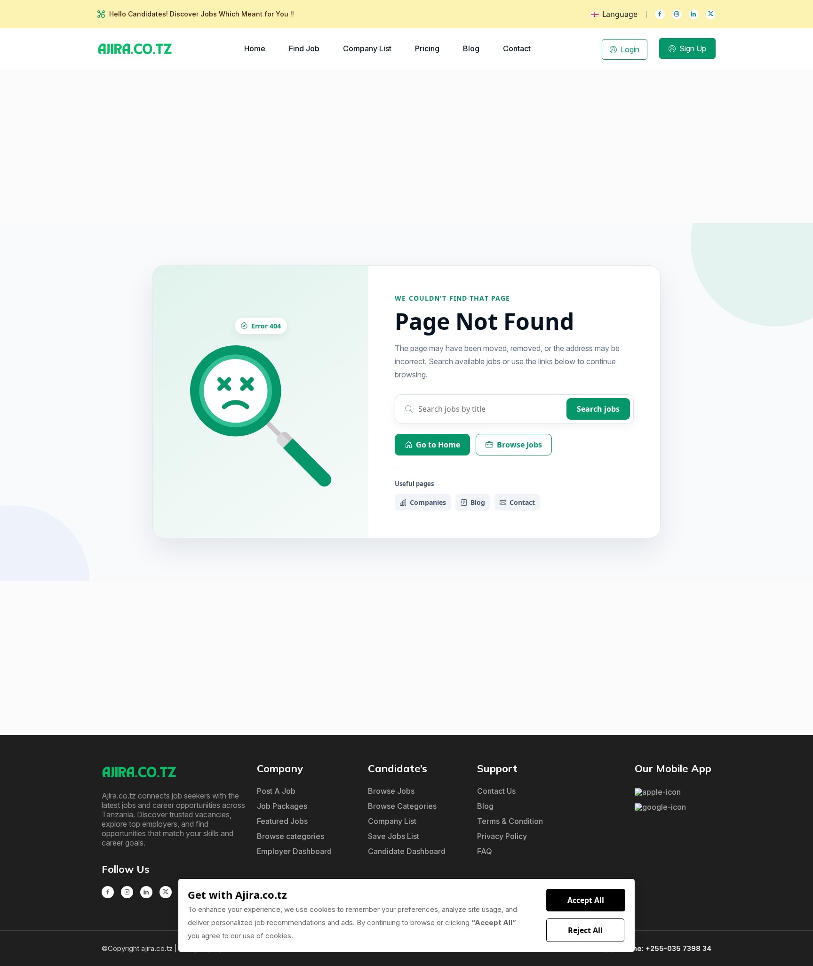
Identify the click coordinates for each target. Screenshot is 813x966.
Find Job (304, 48)
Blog (471, 48)
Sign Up (692, 48)
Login (630, 49)
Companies (428, 502)
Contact (517, 48)
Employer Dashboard (294, 851)
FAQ (484, 851)
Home (254, 48)
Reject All (585, 930)
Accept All (585, 900)
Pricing (427, 48)
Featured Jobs (282, 821)
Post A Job (276, 791)
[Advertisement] (406, 146)
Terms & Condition (510, 821)
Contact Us (496, 791)
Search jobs (598, 409)
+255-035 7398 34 (678, 948)
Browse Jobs (519, 444)
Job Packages (282, 806)
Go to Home (438, 444)
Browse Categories (402, 806)
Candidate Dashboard (407, 851)
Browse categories (290, 836)
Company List (367, 48)
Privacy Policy (502, 836)
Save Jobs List (393, 836)
